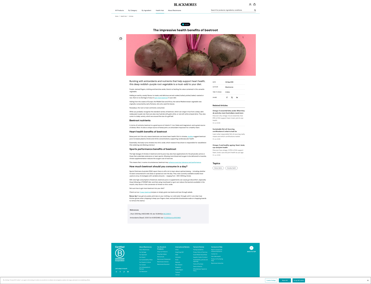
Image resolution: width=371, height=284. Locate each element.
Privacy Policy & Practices (200, 252)
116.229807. (167, 214)
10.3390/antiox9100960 (172, 218)
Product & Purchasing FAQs (217, 259)
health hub (124, 16)
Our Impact (142, 257)
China (176, 249)
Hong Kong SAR (179, 252)
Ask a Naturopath (216, 256)
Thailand (177, 272)
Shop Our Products (162, 251)
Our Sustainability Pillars (146, 259)
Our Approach (143, 254)
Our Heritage (142, 252)
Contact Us (214, 254)
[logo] (185, 4)
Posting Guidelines (198, 249)
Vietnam (177, 275)
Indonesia (178, 257)
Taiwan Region (179, 270)
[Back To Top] (251, 248)
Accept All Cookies (299, 280)
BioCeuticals (160, 256)
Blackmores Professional (163, 259)
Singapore (178, 267)
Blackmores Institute (162, 262)
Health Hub (160, 10)
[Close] (368, 280)
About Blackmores (174, 10)
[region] (185, 280)
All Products (119, 10)
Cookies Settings (271, 280)
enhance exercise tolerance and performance (185, 162)
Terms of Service (197, 266)
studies (190, 136)
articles (131, 16)
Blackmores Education (163, 264)
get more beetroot (161, 98)
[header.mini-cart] (254, 4)
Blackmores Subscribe (217, 263)
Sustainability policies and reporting (200, 260)
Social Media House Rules (200, 254)
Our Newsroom (143, 271)
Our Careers (142, 265)
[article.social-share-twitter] (232, 97)
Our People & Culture (145, 262)
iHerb (176, 254)
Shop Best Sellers (162, 254)
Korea (176, 259)
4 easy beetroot (145, 192)
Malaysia (177, 262)
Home (116, 16)
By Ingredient (146, 10)
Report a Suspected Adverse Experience (216, 250)
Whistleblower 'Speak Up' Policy (200, 270)
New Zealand (178, 265)
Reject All (284, 280)
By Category (132, 10)
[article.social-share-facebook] (226, 97)
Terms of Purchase (198, 264)
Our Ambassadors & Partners (144, 268)
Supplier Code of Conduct (200, 257)
